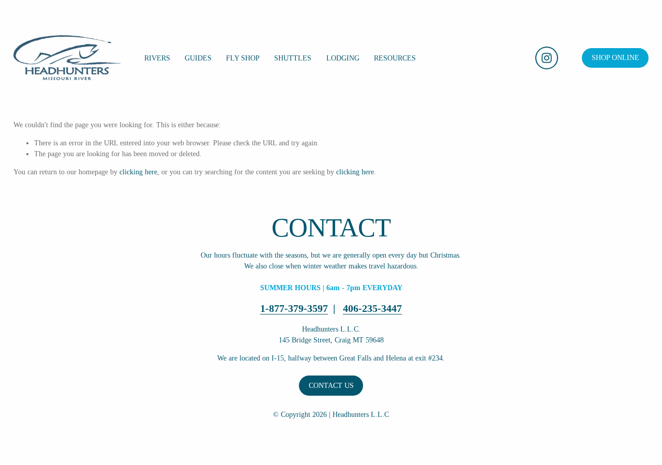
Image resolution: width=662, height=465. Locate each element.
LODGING (342, 58)
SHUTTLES (292, 58)
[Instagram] (546, 58)
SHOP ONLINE (615, 58)
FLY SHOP (243, 58)
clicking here (138, 172)
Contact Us (331, 385)
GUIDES (198, 58)
